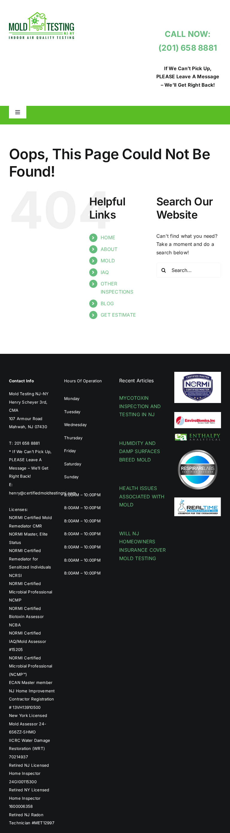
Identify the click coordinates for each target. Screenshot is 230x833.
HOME (108, 237)
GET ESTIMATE (118, 315)
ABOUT (109, 249)
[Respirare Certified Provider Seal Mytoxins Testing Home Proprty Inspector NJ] (197, 449)
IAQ (105, 272)
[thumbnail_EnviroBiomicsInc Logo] (197, 414)
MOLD (108, 261)
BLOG (107, 303)
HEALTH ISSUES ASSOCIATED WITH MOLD (142, 496)
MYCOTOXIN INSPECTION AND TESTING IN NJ (140, 406)
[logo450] (41, 14)
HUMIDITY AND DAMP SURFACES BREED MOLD (139, 451)
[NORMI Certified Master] (197, 374)
